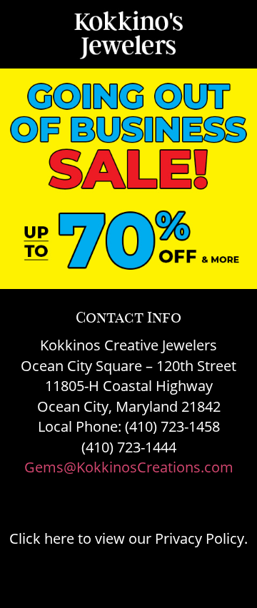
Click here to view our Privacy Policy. (128, 538)
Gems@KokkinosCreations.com (128, 467)
